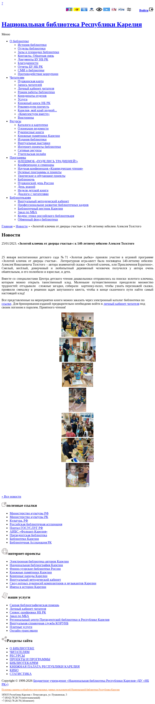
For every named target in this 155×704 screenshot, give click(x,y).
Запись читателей (30, 85)
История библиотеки (32, 44)
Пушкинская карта (31, 81)
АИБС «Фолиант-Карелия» (28, 531)
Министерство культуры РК (29, 517)
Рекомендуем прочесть (33, 106)
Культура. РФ (19, 520)
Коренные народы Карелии (28, 576)
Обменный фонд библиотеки (38, 219)
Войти (143, 10)
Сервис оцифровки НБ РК (28, 612)
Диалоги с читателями (33, 194)
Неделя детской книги (33, 190)
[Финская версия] (121, 10)
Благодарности (28, 63)
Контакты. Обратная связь (36, 55)
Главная (7, 226)
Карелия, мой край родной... (37, 110)
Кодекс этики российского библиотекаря (46, 215)
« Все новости (11, 496)
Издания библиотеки (32, 139)
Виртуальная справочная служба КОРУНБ (39, 623)
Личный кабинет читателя (36, 88)
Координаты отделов (32, 95)
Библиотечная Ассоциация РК (31, 542)
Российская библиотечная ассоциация (36, 524)
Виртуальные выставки (34, 143)
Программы (18, 157)
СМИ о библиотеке (31, 70)
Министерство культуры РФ (29, 513)
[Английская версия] (114, 10)
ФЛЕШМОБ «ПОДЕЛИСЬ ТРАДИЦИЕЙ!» (48, 161)
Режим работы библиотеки (36, 92)
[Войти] (151, 10)
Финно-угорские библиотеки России (35, 568)
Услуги (22, 99)
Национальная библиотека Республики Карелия (72, 24)
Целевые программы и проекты (40, 172)
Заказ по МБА (27, 212)
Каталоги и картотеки (33, 125)
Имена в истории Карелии (28, 587)
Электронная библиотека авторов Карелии (39, 561)
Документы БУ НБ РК (33, 59)
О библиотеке (19, 41)
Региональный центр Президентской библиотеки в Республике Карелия (59, 619)
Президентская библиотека (28, 535)
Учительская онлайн (32, 154)
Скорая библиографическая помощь (34, 605)
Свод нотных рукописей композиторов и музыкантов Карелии (53, 583)
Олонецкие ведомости (33, 128)
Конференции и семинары (36, 165)
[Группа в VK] (106, 10)
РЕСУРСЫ (17, 655)
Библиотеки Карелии (24, 538)
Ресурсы (15, 121)
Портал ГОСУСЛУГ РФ (26, 528)
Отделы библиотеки (32, 48)
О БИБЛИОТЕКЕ (22, 648)
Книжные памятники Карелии (39, 135)
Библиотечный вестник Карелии (40, 208)
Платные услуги (21, 627)
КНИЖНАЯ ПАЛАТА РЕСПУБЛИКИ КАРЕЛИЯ (45, 666)
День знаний (26, 186)
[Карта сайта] (129, 10)
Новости (22, 226)
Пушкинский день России (36, 183)
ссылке (6, 303)
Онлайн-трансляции (24, 630)
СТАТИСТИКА (21, 674)
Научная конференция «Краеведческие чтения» (50, 168)
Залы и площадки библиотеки (38, 52)
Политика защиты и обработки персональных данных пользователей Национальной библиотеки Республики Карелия (61, 689)
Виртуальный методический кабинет (43, 201)
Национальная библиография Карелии (36, 565)
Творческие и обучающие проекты (41, 175)
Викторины (26, 117)
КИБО (14, 670)
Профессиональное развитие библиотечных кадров (53, 205)
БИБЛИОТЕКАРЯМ (24, 663)
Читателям (17, 77)
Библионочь (26, 179)
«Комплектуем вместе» (34, 114)
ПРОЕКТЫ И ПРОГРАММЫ (30, 659)
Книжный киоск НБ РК (34, 103)
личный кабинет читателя (121, 303)
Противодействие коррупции (38, 74)
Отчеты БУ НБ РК (30, 66)
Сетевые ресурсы (30, 150)
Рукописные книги (31, 132)
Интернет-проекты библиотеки (39, 146)
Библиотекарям (20, 197)
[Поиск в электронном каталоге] (84, 10)
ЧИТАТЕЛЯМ (19, 652)
